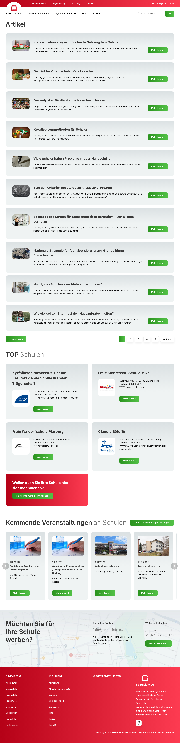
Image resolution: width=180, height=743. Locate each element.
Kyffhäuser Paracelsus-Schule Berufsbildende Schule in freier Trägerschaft (39, 378)
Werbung (76, 3)
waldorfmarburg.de (49, 445)
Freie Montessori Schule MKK (124, 373)
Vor (5, 566)
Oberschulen (11, 713)
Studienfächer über (39, 13)
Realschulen (11, 701)
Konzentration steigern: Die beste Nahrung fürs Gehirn (75, 42)
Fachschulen (11, 719)
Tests (85, 13)
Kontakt (90, 3)
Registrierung (59, 3)
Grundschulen (12, 689)
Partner (52, 719)
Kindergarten (11, 683)
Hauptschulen (12, 695)
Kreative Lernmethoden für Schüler (60, 129)
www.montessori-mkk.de (138, 387)
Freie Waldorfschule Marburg (38, 431)
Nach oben (17, 339)
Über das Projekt (56, 701)
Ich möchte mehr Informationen (32, 495)
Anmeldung (54, 683)
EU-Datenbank (37, 3)
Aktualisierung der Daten (60, 689)
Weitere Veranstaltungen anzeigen (151, 522)
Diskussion (54, 707)
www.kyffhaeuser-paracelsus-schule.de (59, 397)
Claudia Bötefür (112, 431)
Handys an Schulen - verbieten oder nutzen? (67, 284)
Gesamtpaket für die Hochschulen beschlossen (69, 100)
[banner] (14, 9)
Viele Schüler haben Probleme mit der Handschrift (71, 158)
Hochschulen (12, 725)
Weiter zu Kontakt (158, 643)
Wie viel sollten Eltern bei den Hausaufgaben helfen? (73, 313)
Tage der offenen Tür (65, 13)
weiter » (167, 339)
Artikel (96, 13)
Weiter (174, 566)
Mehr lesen (157, 50)
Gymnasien (11, 707)
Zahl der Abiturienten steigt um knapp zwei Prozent (72, 188)
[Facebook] (139, 723)
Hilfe (51, 713)
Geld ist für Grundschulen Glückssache (63, 71)
